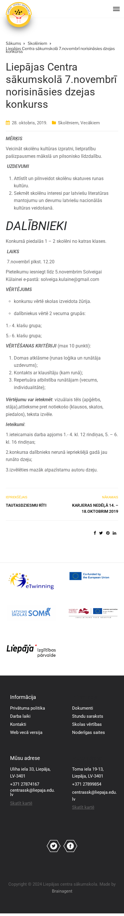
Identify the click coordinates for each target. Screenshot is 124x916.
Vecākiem (90, 122)
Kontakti (18, 724)
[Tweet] (101, 533)
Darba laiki (20, 716)
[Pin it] (108, 533)
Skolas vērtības (87, 724)
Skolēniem (68, 122)
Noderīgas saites (88, 732)
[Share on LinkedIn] (114, 533)
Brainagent (62, 891)
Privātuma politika (27, 708)
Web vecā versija (26, 732)
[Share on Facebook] (95, 533)
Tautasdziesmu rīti (26, 505)
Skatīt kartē (21, 803)
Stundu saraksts (87, 716)
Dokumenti (82, 708)
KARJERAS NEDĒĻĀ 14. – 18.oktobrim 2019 (95, 508)
